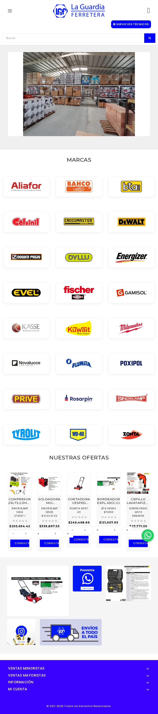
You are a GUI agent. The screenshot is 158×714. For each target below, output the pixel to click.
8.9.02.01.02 (49, 516)
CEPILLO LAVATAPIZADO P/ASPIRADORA (138, 501)
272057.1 (20, 516)
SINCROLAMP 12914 (20, 510)
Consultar (22, 543)
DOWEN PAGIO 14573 (138, 510)
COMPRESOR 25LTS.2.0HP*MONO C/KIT (19, 501)
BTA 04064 (108, 508)
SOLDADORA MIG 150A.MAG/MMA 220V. (49, 501)
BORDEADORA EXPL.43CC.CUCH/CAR (108, 501)
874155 (108, 512)
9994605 (138, 516)
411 (79, 512)
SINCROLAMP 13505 (49, 510)
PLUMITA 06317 (79, 508)
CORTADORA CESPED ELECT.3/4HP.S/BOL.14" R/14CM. (79, 501)
